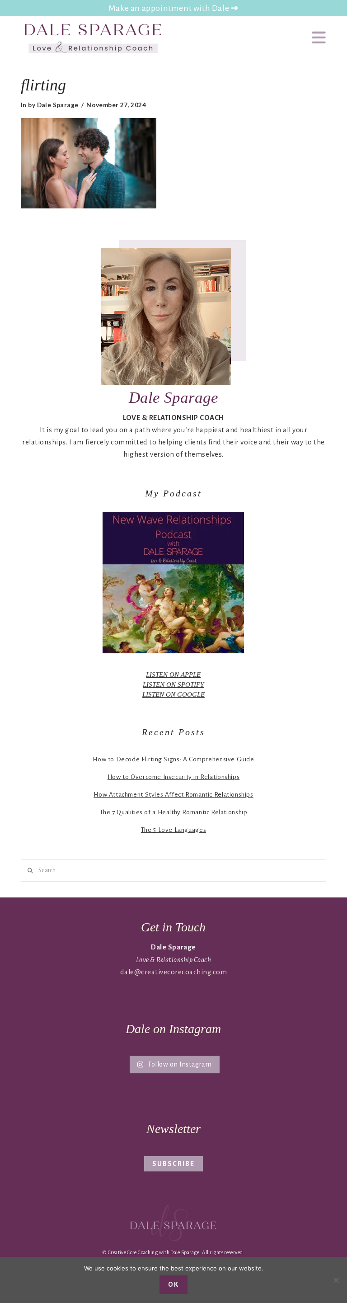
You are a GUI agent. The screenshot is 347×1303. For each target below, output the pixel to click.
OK (173, 1284)
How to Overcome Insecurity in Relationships (174, 777)
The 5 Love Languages (173, 829)
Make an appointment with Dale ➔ (173, 8)
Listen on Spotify (173, 684)
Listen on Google (173, 694)
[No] (335, 1279)
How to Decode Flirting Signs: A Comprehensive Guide (173, 759)
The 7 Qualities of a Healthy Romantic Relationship (174, 812)
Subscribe (173, 1163)
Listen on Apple (173, 674)
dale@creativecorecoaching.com (173, 972)
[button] (319, 38)
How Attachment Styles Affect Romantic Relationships (173, 794)
